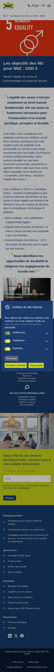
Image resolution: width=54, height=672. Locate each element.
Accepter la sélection (15, 365)
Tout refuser (11, 358)
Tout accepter (36, 365)
